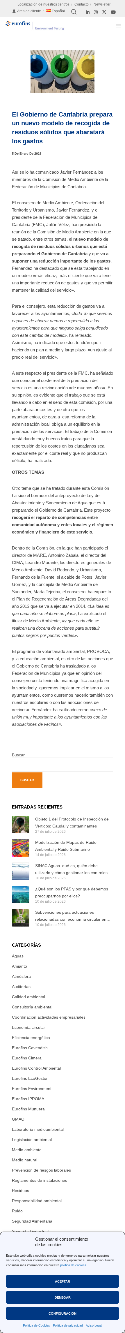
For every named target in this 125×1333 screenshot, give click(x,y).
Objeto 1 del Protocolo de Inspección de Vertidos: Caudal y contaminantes (72, 822)
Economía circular (28, 1027)
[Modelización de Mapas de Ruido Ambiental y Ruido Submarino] (20, 848)
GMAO (18, 1119)
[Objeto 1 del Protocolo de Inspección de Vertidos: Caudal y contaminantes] (20, 825)
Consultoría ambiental (32, 1007)
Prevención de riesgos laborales (41, 1170)
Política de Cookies (36, 1325)
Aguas (18, 956)
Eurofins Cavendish (30, 1047)
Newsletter (102, 4)
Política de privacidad (68, 1325)
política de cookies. (73, 1265)
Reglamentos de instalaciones (39, 1180)
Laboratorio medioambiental (38, 1129)
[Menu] (117, 25)
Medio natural (24, 1160)
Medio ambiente (27, 1149)
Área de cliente (29, 11)
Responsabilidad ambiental (37, 1200)
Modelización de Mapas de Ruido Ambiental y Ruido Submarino (66, 846)
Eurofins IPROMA (28, 1098)
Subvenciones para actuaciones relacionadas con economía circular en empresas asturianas (70, 916)
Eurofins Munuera (28, 1109)
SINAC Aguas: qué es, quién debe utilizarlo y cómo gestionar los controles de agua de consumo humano (71, 869)
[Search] (73, 11)
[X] (104, 12)
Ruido (17, 1211)
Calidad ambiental (28, 996)
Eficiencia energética (31, 1037)
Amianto (19, 966)
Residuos (20, 1190)
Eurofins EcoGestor (30, 1078)
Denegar (63, 1297)
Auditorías (21, 986)
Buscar (18, 755)
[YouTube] (113, 12)
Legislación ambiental (32, 1139)
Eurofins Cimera (27, 1058)
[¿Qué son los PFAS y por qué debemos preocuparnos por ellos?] (20, 894)
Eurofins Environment (31, 1088)
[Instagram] (96, 12)
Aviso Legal (94, 1325)
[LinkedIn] (88, 12)
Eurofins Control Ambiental (36, 1068)
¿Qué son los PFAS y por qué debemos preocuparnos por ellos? (71, 892)
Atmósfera (21, 976)
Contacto (81, 4)
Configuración (62, 1313)
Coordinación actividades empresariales (48, 1017)
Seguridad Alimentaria (32, 1221)
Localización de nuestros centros (43, 4)
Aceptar (62, 1281)
